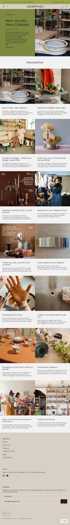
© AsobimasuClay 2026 (10, 518)
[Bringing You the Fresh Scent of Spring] (17, 345)
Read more (9, 47)
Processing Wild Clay (12, 315)
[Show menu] (3, 6)
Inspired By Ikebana (47, 367)
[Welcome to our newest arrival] (52, 188)
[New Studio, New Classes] (17, 86)
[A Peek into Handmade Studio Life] (52, 293)
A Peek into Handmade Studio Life (51, 316)
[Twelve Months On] (52, 397)
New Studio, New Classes (17, 23)
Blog (4, 454)
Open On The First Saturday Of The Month (16, 421)
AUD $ (5, 513)
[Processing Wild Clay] (17, 293)
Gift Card (6, 445)
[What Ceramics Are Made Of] (52, 241)
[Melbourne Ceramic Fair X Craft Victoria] (17, 188)
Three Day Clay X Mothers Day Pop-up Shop (51, 159)
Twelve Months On (46, 420)
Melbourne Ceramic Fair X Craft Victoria (17, 211)
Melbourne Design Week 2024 (51, 108)
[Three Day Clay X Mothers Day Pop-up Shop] (52, 136)
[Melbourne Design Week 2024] (52, 86)
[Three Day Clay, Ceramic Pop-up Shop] (17, 241)
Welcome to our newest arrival (52, 210)
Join (64, 501)
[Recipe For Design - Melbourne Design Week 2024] (17, 136)
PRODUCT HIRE (8, 451)
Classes (6, 448)
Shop (5, 442)
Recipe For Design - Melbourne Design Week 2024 (16, 159)
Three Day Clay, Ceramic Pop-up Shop (16, 264)
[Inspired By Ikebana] (52, 345)
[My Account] (62, 6)
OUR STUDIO (7, 457)
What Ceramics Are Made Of (50, 263)
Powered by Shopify (25, 518)
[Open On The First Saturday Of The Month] (17, 397)
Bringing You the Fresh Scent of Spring (17, 368)
